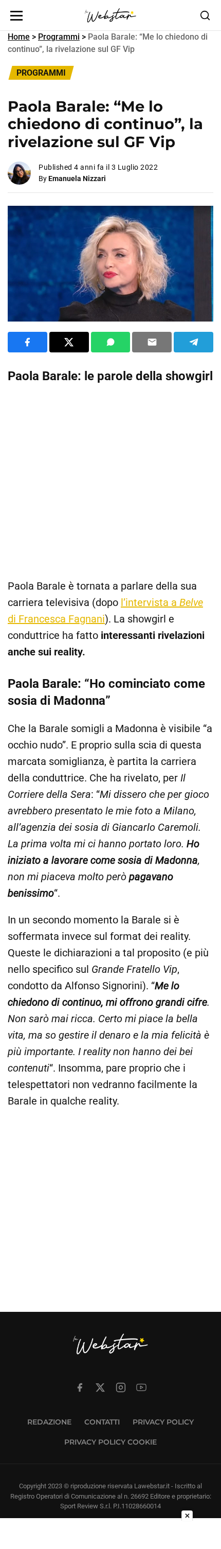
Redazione (49, 1422)
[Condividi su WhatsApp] (111, 342)
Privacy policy (163, 1422)
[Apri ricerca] (205, 15)
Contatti (102, 1422)
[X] (100, 1387)
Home (19, 37)
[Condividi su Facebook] (27, 342)
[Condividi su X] (69, 342)
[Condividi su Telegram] (193, 342)
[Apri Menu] (16, 15)
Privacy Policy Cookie (110, 1442)
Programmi (59, 37)
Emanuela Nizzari (77, 178)
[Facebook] (80, 1387)
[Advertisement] (110, 481)
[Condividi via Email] (152, 342)
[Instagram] (121, 1387)
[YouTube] (141, 1387)
